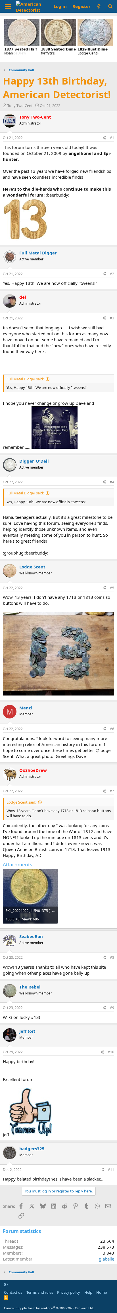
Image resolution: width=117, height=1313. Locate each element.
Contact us (13, 1292)
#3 (112, 318)
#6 (112, 728)
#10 (111, 1051)
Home (101, 1292)
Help (88, 1292)
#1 (112, 137)
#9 (112, 1007)
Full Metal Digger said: (25, 379)
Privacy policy (68, 1292)
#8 (112, 957)
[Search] (110, 6)
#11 (111, 1169)
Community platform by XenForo (49, 1308)
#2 (112, 273)
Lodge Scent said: (21, 802)
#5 (112, 587)
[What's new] (99, 6)
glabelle (106, 1259)
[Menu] (7, 6)
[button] (6, 1284)
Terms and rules (39, 1292)
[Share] (104, 138)
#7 (112, 791)
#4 (112, 482)
